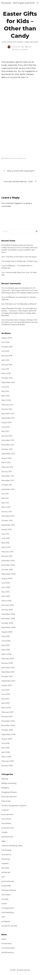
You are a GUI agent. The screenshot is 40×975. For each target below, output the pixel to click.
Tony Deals (5, 895)
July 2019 (5, 351)
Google (4, 832)
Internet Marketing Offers (12, 846)
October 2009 (7, 570)
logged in (18, 203)
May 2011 (5, 498)
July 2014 (5, 387)
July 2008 (5, 636)
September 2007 (8, 681)
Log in (3, 939)
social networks (7, 881)
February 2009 (7, 605)
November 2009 (8, 565)
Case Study (6, 801)
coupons (5, 810)
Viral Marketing (7, 912)
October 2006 (7, 730)
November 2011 (7, 480)
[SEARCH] (37, 231)
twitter (4, 904)
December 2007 (8, 668)
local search (6, 854)
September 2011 (7, 489)
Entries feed (6, 944)
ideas (30, 47)
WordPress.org (7, 952)
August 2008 (6, 632)
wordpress (5, 921)
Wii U (3, 917)
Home (4, 42)
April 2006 (5, 752)
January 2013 (6, 436)
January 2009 (7, 610)
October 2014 (7, 378)
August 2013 (6, 422)
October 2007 (7, 676)
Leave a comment (21, 50)
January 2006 (7, 766)
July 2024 (5, 342)
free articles (6, 819)
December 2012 (7, 440)
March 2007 (6, 708)
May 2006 (5, 748)
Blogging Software (9, 792)
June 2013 (5, 427)
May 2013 (5, 431)
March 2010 (6, 547)
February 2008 (7, 659)
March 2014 (6, 400)
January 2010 (6, 556)
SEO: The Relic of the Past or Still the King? (19, 257)
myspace (5, 863)
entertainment (7, 814)
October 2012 (7, 449)
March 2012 (6, 463)
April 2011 (5, 503)
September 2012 (8, 454)
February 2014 (7, 405)
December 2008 (8, 614)
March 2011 (5, 507)
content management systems (13, 806)
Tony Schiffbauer (8, 297)
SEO (3, 877)
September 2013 (8, 418)
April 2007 (5, 703)
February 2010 (7, 552)
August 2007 (6, 685)
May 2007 (5, 699)
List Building (6, 850)
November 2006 (8, 725)
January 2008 (7, 663)
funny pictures (7, 828)
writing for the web (9, 926)
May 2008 (5, 645)
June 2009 (5, 587)
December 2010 (7, 516)
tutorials (4, 899)
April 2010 (5, 543)
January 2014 (6, 409)
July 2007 (5, 690)
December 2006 (8, 721)
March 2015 (6, 373)
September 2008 (8, 627)
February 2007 (7, 712)
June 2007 (5, 694)
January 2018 (6, 356)
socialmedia (6, 886)
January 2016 (6, 364)
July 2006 (5, 743)
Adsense (4, 779)
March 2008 (6, 654)
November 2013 (7, 414)
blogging (5, 788)
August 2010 (6, 529)
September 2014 (8, 382)
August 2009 (6, 578)
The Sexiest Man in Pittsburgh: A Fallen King (19, 261)
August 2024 (6, 338)
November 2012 (7, 445)
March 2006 (6, 757)
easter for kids (10, 158)
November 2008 (8, 618)
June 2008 (5, 641)
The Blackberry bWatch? (27, 304)
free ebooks (6, 823)
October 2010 (7, 520)
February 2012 (7, 467)
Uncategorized (7, 908)
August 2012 (6, 458)
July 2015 (5, 369)
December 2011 (7, 476)
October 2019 (7, 347)
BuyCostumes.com (9, 797)
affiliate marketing (8, 783)
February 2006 (7, 761)
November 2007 (8, 672)
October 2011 (6, 485)
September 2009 (8, 574)
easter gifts (21, 158)
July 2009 (5, 583)
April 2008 (5, 650)
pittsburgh (5, 872)
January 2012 (6, 471)
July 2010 (5, 534)
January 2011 (6, 512)
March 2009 (6, 601)
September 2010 (8, 525)
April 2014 (5, 396)
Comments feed (7, 948)
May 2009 (5, 592)
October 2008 (7, 623)
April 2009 (5, 596)
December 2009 (8, 561)
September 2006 (8, 734)
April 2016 (5, 360)
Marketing (5, 859)
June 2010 (5, 538)
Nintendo (5, 868)
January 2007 (7, 716)
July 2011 (5, 494)
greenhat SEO (7, 837)
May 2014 (5, 391)
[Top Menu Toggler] (37, 3)
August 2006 (6, 739)
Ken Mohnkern (7, 304)
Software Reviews (8, 890)
